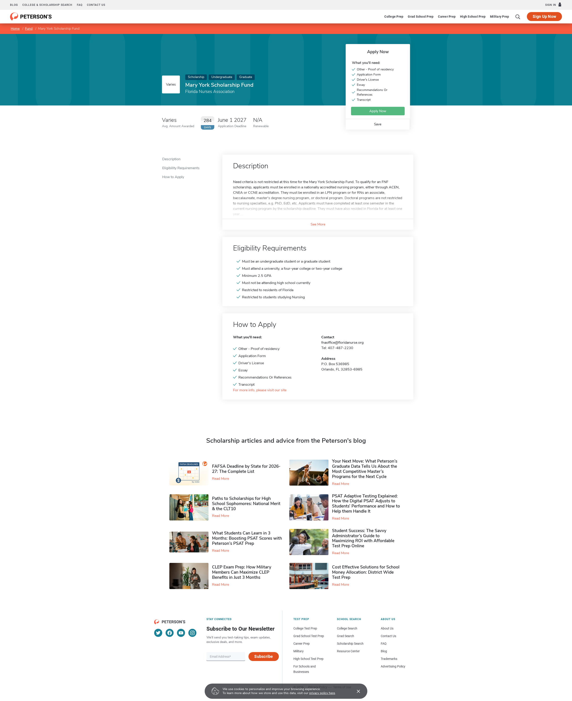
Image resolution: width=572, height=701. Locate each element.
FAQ (79, 4)
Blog (14, 4)
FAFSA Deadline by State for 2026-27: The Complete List (246, 468)
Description (171, 159)
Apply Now (377, 111)
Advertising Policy (393, 666)
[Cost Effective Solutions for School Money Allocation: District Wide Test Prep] (310, 576)
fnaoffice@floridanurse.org (342, 342)
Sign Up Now (544, 16)
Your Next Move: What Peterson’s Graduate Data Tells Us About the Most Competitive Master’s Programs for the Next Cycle (364, 468)
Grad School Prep (420, 16)
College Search (347, 628)
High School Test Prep (308, 659)
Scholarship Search (350, 643)
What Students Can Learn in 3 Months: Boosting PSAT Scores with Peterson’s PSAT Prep (247, 538)
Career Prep (447, 16)
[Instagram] (192, 633)
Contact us (96, 4)
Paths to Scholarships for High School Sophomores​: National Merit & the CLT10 (246, 504)
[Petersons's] (31, 16)
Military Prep (499, 16)
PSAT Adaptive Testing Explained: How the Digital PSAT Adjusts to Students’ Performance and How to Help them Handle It (366, 503)
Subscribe (263, 656)
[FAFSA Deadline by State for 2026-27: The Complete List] (190, 472)
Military (298, 651)
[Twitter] (158, 633)
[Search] (517, 16)
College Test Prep (305, 628)
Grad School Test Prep (308, 636)
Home (15, 28)
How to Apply (173, 177)
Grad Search (345, 636)
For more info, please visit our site (259, 390)
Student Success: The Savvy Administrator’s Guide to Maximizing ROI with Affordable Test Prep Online (363, 538)
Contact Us (388, 636)
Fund (29, 28)
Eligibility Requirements (181, 168)
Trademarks (389, 659)
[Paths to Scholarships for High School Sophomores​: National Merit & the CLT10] (190, 507)
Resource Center (348, 651)
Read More (220, 478)
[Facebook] (170, 633)
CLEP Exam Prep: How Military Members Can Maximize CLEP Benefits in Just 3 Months (241, 572)
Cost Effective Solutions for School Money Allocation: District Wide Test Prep (366, 572)
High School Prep (473, 16)
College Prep (393, 16)
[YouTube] (181, 633)
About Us (387, 628)
